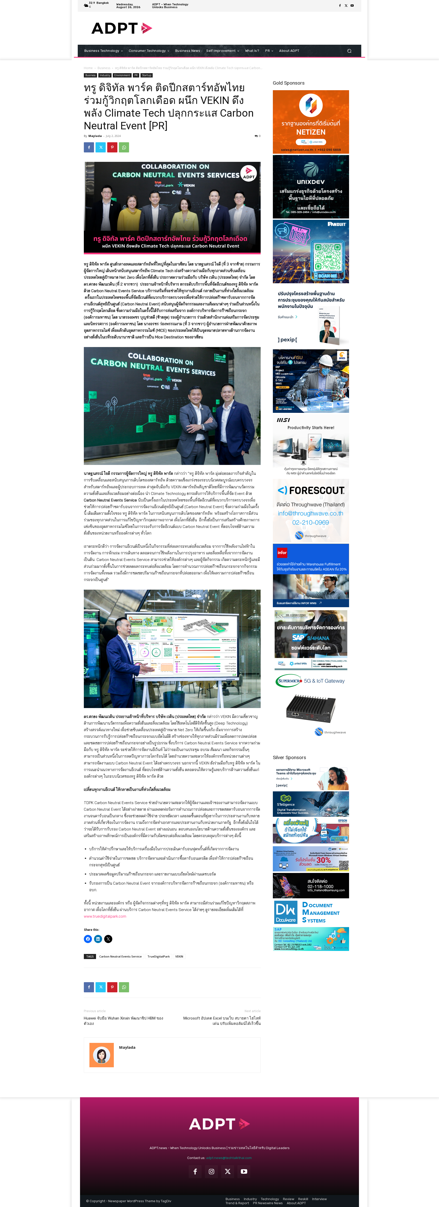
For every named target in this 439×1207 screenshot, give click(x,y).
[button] (349, 51)
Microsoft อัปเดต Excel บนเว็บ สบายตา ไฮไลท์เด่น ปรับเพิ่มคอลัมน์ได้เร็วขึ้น (222, 1021)
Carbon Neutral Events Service (120, 956)
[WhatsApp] (124, 147)
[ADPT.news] (122, 28)
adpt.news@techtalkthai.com (229, 1158)
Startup (146, 75)
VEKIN (179, 956)
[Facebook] (340, 6)
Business (104, 68)
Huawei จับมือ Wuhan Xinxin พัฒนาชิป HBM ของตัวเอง (123, 1021)
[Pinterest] (112, 147)
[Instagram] (211, 1171)
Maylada (95, 136)
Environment (122, 75)
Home (88, 68)
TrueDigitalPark (158, 956)
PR (136, 75)
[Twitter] (346, 6)
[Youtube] (352, 6)
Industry (105, 75)
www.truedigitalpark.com (105, 916)
